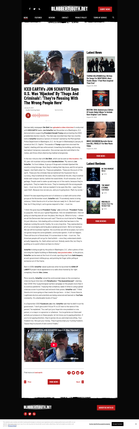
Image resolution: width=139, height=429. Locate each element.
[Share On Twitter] (73, 372)
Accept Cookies (117, 424)
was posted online (65, 252)
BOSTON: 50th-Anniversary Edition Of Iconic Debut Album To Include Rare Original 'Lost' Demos (100, 112)
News (26, 17)
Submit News (105, 9)
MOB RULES (106, 201)
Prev (29, 382)
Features (38, 17)
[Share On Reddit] (77, 372)
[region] (69, 424)
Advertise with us (106, 407)
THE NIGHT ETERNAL (106, 186)
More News (54, 382)
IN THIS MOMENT (108, 168)
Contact (65, 17)
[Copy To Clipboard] (82, 372)
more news (101, 156)
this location (74, 158)
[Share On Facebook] (69, 372)
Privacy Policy (81, 17)
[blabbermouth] (69, 11)
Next (78, 382)
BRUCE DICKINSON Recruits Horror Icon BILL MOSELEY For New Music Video (100, 143)
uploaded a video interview (63, 127)
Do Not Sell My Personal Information (99, 424)
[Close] (136, 424)
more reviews (101, 221)
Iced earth (38, 372)
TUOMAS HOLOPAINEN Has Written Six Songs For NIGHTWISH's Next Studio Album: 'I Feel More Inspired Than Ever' (100, 79)
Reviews (52, 17)
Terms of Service (100, 17)
